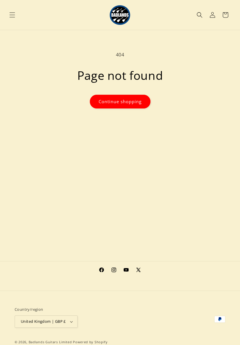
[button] (12, 14)
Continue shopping (120, 101)
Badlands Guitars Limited (50, 342)
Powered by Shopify (90, 342)
